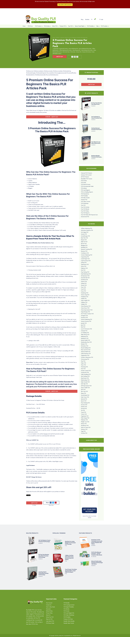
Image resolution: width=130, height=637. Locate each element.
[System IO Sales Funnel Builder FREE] (89, 484)
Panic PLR (83, 365)
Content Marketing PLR (86, 255)
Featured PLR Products (86, 173)
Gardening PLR (84, 293)
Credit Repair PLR (85, 259)
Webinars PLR (84, 420)
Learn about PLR (50, 621)
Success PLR (84, 404)
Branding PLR (84, 247)
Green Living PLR (85, 295)
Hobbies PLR (84, 302)
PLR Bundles (67, 603)
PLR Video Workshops (69, 615)
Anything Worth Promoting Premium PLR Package (43, 573)
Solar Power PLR (85, 397)
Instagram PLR (84, 315)
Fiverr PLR (83, 287)
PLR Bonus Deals (50, 623)
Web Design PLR (85, 418)
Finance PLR (84, 281)
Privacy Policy (49, 613)
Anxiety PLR (84, 234)
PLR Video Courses (85, 201)
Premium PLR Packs (68, 619)
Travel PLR (83, 412)
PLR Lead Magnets (85, 190)
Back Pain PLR (84, 238)
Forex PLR (83, 291)
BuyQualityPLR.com (68, 635)
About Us (48, 615)
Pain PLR (83, 361)
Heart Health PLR (85, 300)
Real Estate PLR (85, 378)
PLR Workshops (84, 203)
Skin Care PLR (84, 391)
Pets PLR (83, 368)
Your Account (49, 603)
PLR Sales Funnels (85, 197)
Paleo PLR (83, 363)
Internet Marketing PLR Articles (85, 48)
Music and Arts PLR (85, 350)
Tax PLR (83, 410)
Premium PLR (78, 52)
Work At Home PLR (85, 427)
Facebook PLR (84, 279)
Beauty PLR (84, 240)
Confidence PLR (85, 253)
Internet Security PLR (86, 321)
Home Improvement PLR (86, 310)
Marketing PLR (84, 336)
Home (54, 37)
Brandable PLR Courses (86, 179)
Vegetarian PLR (84, 416)
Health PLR (83, 298)
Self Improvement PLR (86, 386)
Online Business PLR (76, 50)
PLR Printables (84, 196)
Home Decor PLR (85, 308)
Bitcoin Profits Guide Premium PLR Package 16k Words (97, 563)
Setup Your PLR (49, 617)
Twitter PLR (84, 414)
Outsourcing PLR (85, 359)
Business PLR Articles (63, 48)
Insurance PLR (84, 317)
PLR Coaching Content (69, 605)
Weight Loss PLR (85, 422)
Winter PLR (83, 423)
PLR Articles (72, 52)
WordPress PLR (84, 425)
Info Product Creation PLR (87, 314)
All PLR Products (85, 177)
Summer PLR (84, 406)
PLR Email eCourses (85, 184)
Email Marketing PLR (86, 274)
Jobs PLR (83, 325)
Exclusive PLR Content (86, 175)
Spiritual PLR (84, 399)
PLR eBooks (84, 188)
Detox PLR (83, 266)
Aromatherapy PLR (85, 236)
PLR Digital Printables (69, 607)
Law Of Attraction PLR (86, 329)
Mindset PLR (84, 344)
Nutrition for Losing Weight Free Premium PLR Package (70, 543)
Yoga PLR (83, 431)
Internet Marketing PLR (73, 48)
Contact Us (48, 605)
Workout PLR (84, 429)
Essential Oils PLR (85, 277)
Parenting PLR (84, 367)
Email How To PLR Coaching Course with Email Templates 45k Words (96, 541)
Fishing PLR (83, 283)
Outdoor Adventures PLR (87, 357)
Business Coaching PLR (86, 249)
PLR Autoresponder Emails (87, 186)
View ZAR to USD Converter (65, 4)
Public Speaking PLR (86, 374)
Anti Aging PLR (84, 232)
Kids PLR (83, 327)
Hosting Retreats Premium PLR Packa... (96, 128)
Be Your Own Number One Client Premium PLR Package (44, 556)
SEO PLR (83, 389)
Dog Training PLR (85, 272)
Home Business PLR (85, 306)
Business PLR (56, 48)
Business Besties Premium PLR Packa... (96, 156)
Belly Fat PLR (84, 241)
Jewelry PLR (84, 323)
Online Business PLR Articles (86, 50)
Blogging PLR (84, 245)
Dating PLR (83, 262)
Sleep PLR (83, 393)
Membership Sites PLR (86, 342)
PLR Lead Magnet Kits (69, 613)
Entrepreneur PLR (85, 276)
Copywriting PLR (85, 257)
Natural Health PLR (85, 351)
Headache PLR (84, 296)
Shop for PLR (49, 619)
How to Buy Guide (50, 607)
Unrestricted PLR (85, 216)
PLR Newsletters (85, 194)
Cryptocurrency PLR (85, 260)
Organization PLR (85, 355)
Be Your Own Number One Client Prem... (96, 103)
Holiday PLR (84, 304)
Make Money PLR (85, 334)
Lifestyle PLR (84, 331)
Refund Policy (49, 611)
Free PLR (83, 205)
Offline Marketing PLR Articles (65, 50)
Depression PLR (85, 264)
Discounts (48, 609)
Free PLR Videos (85, 211)
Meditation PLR (84, 338)
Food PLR (83, 289)
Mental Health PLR (85, 340)
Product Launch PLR (86, 370)
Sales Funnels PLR (85, 382)
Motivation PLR (84, 346)
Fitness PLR (84, 285)
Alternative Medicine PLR (87, 230)
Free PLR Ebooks (85, 209)
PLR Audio (83, 182)
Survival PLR (84, 408)
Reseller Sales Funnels (69, 623)
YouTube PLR (84, 433)
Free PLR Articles (85, 207)
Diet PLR (83, 270)
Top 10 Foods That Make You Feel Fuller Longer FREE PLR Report (71, 571)
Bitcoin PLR (83, 243)
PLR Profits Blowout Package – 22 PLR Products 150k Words (96, 554)
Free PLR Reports (85, 213)
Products (57, 37)
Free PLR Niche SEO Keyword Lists (89, 215)
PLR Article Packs (66, 52)
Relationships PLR (85, 380)
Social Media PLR (85, 395)
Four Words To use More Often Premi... (96, 142)
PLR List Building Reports (87, 192)
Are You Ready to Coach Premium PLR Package (44, 541)
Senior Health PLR (85, 387)
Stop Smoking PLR (85, 403)
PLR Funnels (66, 611)
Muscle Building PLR (85, 348)
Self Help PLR (84, 384)
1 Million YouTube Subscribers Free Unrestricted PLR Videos (69, 557)
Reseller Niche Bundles (69, 621)
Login (101, 19)
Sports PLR (83, 401)
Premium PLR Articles (86, 52)
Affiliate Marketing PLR (86, 228)
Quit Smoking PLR (85, 376)
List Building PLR (85, 332)
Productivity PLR (85, 372)
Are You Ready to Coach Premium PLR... (96, 117)
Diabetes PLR (84, 268)
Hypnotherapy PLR (85, 312)
